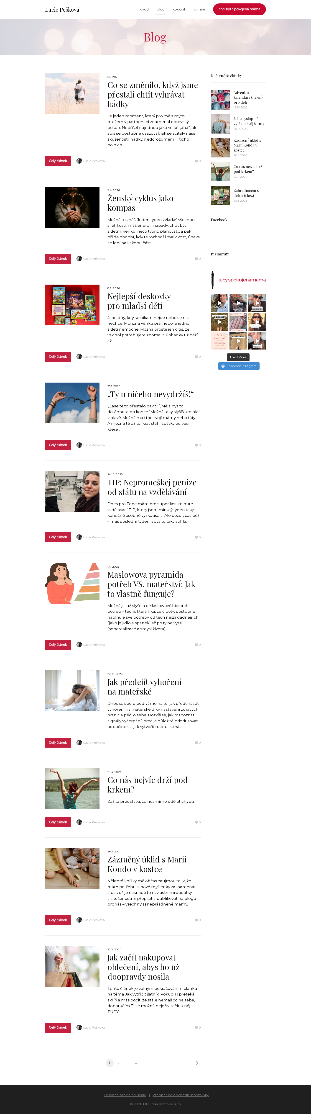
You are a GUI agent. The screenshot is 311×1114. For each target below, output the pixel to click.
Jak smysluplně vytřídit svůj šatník (249, 121)
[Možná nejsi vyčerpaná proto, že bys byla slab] (219, 322)
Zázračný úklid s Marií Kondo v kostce (147, 864)
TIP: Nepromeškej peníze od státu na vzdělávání (152, 487)
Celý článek (58, 161)
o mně (199, 9)
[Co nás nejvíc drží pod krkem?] (220, 171)
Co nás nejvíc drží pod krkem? (147, 784)
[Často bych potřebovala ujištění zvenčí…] (257, 322)
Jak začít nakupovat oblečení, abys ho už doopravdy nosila (143, 967)
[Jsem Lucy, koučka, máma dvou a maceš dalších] (238, 322)
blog (161, 9)
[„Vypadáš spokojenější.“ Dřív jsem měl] (257, 303)
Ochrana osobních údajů (125, 1095)
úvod (144, 9)
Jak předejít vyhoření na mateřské (144, 686)
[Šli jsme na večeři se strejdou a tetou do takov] (219, 303)
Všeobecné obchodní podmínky (181, 1095)
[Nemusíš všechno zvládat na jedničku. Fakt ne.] (257, 341)
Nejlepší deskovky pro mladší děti (139, 301)
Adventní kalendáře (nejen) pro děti (248, 97)
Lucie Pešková (62, 9)
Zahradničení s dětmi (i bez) (246, 193)
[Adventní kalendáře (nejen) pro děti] (220, 100)
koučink (179, 9)
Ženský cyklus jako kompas (140, 203)
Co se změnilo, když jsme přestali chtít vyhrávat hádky (152, 94)
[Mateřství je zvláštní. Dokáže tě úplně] (238, 341)
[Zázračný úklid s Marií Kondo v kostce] (220, 147)
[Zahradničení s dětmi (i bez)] (220, 195)
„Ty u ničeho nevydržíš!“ (150, 393)
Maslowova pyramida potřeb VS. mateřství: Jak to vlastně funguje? (151, 584)
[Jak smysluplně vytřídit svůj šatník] (220, 124)
